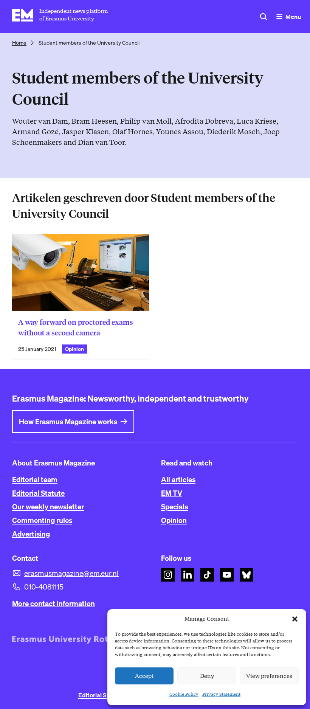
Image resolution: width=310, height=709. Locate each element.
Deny (207, 676)
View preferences (269, 676)
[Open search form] (263, 16)
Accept (144, 676)
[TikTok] (207, 575)
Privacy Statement (221, 694)
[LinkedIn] (187, 575)
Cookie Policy (183, 694)
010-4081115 (44, 587)
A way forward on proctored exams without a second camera (75, 327)
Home (19, 43)
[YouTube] (227, 575)
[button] (295, 619)
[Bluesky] (246, 575)
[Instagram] (168, 575)
